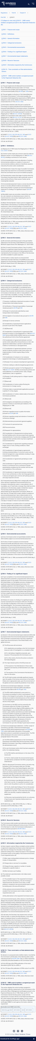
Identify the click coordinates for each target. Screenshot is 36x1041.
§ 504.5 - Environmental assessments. (13, 47)
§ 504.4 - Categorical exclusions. (12, 43)
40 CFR (21, 91)
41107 (29, 134)
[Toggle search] (29, 4)
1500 (27, 91)
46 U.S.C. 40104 (17, 113)
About (17, 1034)
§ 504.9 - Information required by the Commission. (17, 65)
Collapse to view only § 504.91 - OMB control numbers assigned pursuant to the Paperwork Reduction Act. (18, 23)
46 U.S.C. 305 (21, 134)
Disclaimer (22, 1034)
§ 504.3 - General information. (11, 38)
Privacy (28, 1034)
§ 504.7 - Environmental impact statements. (15, 56)
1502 (24, 689)
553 (16, 134)
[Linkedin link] (22, 1031)
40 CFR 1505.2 (22, 828)
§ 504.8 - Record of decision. (10, 60)
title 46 (14, 13)
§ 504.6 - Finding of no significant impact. (14, 52)
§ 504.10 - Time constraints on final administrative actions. (17, 70)
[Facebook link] (18, 1031)
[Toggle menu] (33, 4)
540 (21, 308)
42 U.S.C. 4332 (9, 136)
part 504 (3, 17)
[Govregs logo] (9, 4)
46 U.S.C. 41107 (17, 117)
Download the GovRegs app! (9, 1039)
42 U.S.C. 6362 (19, 101)
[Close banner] (34, 1039)
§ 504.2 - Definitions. (8, 34)
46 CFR (16, 308)
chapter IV (23, 13)
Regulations (4, 13)
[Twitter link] (14, 1031)
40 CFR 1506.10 (16, 958)
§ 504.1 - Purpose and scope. (11, 29)
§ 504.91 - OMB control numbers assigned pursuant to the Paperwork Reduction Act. (17, 77)
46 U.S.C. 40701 (10, 369)
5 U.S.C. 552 (11, 134)
